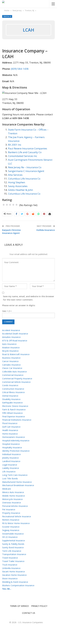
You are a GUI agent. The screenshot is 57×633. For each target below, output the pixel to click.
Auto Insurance (9, 344)
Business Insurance (11, 357)
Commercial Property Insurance (17, 378)
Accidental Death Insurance (15, 333)
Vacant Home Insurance (13, 571)
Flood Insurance (9, 423)
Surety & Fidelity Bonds (13, 544)
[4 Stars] (13, 204)
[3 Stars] (10, 204)
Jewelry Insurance (10, 457)
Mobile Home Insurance (13, 495)
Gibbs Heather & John (20, 190)
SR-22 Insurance (10, 537)
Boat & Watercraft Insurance (16, 354)
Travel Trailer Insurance (13, 561)
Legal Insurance (9, 464)
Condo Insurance (10, 385)
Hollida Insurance (45, 229)
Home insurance (10, 433)
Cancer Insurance (10, 361)
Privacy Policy (39, 606)
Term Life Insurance (11, 551)
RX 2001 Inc (14, 144)
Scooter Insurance (10, 526)
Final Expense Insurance (13, 416)
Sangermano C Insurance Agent (26, 171)
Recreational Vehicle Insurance (16, 516)
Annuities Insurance (11, 337)
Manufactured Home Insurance (17, 482)
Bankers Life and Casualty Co (25, 152)
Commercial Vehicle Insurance (16, 382)
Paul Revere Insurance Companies (27, 148)
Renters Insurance (10, 519)
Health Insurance (10, 430)
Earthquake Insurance (12, 402)
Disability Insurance (11, 399)
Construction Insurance (13, 388)
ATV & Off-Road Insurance (14, 340)
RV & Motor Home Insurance (16, 523)
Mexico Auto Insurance (13, 492)
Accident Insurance (11, 330)
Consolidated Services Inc (22, 156)
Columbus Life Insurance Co (24, 178)
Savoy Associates (17, 186)
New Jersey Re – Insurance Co (24, 167)
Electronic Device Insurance (15, 406)
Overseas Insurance (11, 502)
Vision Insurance (10, 578)
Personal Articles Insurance (15, 506)
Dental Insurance (10, 395)
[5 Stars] (16, 204)
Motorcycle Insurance (12, 499)
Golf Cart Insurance (11, 426)
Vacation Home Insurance (14, 575)
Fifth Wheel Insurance (12, 413)
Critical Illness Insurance (13, 392)
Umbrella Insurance (11, 568)
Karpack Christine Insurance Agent (11, 231)
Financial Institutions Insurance (16, 419)
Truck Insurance (9, 564)
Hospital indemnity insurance (15, 440)
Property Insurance (11, 513)
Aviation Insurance (11, 347)
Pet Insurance (8, 509)
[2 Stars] (6, 204)
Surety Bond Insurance (13, 547)
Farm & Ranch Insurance (14, 409)
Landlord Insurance (11, 461)
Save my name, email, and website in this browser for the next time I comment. (28, 298)
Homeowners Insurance (13, 437)
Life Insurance (8, 471)
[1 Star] (3, 204)
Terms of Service (19, 606)
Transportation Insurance (14, 554)
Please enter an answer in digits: (18, 305)
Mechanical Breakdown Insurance (18, 485)
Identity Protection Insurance (16, 450)
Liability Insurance (10, 468)
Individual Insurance (11, 454)
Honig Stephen (16, 182)
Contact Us (28, 613)
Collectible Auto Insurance (14, 371)
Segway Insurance (10, 530)
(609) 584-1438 (19, 68)
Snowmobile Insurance (13, 533)
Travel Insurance (10, 557)
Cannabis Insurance (11, 364)
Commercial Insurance (12, 375)
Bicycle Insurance (10, 350)
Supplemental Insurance (13, 540)
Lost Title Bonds (10, 478)
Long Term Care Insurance (14, 475)
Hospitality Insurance (12, 447)
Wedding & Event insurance (15, 582)
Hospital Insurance (11, 444)
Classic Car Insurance (12, 368)
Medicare (6, 488)
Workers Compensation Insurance (18, 585)
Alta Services (15, 174)
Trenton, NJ (7, 16)
